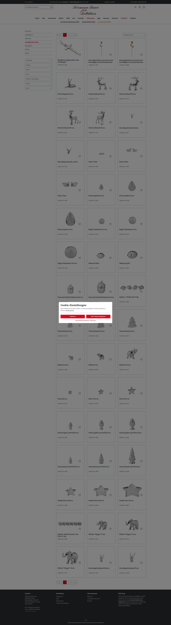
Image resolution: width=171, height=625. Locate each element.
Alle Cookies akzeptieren (98, 316)
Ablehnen (73, 316)
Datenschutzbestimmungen (82, 320)
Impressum (93, 320)
